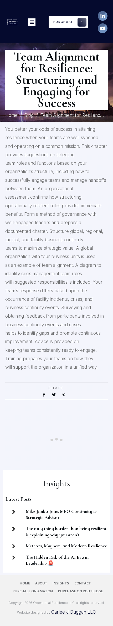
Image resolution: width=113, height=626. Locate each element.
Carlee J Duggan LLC (73, 612)
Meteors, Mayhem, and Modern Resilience (66, 546)
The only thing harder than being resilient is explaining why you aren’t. (66, 531)
